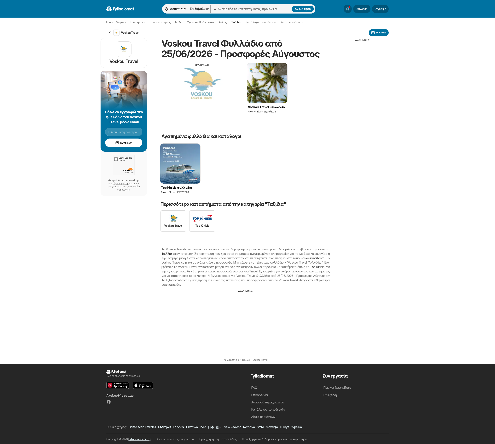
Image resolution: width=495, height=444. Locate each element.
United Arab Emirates (142, 427)
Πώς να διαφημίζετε (337, 388)
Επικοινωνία (259, 395)
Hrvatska (192, 427)
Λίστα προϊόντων (292, 22)
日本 (211, 427)
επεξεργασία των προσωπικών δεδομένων (124, 188)
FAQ (254, 388)
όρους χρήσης (121, 183)
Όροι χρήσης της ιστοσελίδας (218, 439)
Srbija (260, 427)
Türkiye (284, 427)
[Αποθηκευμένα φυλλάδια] (348, 9)
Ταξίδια (166, 254)
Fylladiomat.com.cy (139, 439)
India (203, 427)
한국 (219, 427)
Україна (296, 427)
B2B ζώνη (330, 395)
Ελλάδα (178, 427)
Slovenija (272, 427)
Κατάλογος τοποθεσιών (261, 22)
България (164, 427)
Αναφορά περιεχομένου (267, 402)
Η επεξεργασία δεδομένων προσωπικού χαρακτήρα (274, 439)
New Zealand (232, 427)
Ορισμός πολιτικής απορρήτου (175, 439)
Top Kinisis (317, 267)
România (249, 427)
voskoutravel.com (312, 258)
